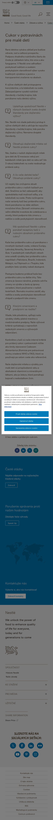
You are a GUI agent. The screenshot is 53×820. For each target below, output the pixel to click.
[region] (26, 410)
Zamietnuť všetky (26, 421)
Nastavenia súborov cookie (26, 428)
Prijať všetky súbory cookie (26, 414)
